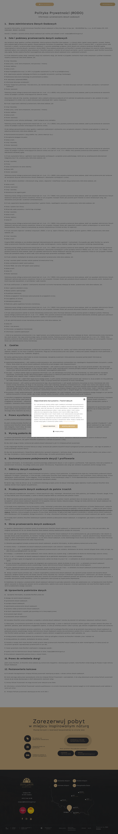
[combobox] (84, 399)
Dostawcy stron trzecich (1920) (61, 412)
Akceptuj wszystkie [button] (68, 426)
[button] (59, 431)
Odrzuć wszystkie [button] (49, 426)
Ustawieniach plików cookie (55, 421)
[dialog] (59, 417)
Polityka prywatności (69, 421)
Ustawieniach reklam (64, 419)
